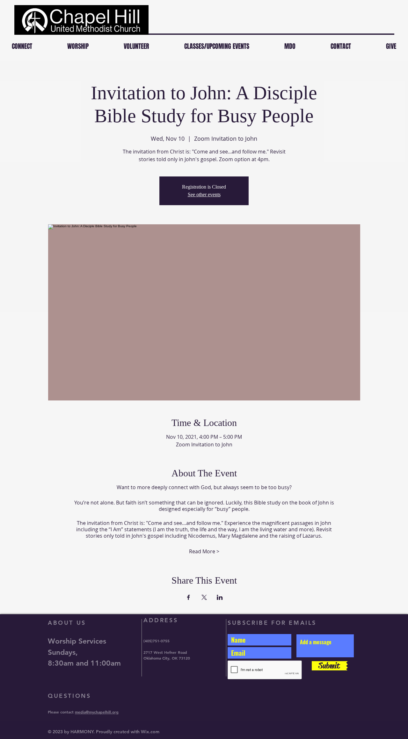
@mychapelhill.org (102, 711)
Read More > (204, 551)
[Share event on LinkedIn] (220, 597)
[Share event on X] (204, 597)
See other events (204, 194)
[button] (78, 46)
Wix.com (150, 732)
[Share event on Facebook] (189, 597)
